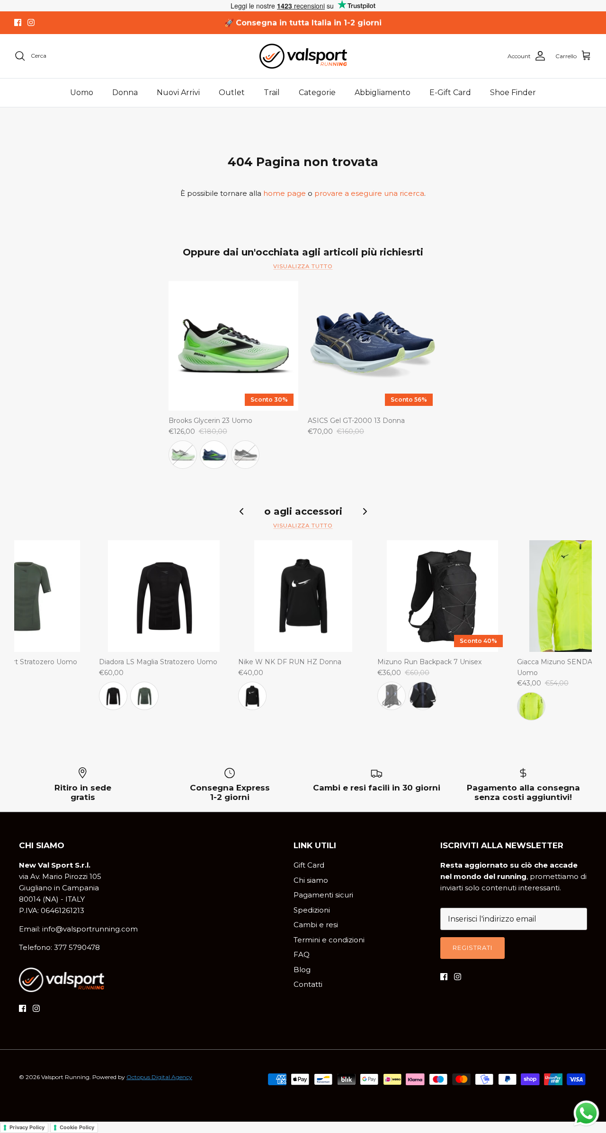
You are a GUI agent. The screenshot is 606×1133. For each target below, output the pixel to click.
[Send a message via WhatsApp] (586, 1113)
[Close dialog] (401, 430)
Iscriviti (303, 689)
